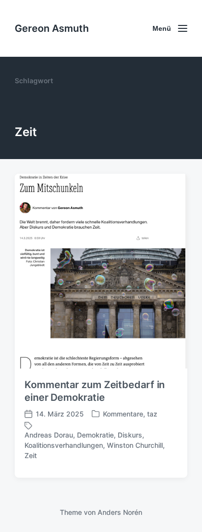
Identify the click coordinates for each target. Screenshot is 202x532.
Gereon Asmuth (52, 28)
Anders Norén (120, 512)
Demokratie (95, 435)
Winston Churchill (135, 445)
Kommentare (123, 414)
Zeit (31, 455)
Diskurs (130, 435)
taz (152, 414)
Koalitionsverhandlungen (64, 445)
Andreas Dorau (49, 435)
